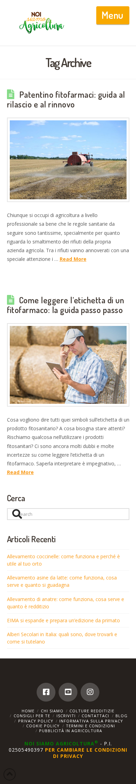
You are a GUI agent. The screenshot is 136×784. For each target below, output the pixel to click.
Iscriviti (66, 715)
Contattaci (95, 715)
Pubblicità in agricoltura (70, 730)
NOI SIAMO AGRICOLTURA (61, 743)
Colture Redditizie (91, 710)
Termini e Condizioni (90, 725)
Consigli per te (32, 715)
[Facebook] (46, 692)
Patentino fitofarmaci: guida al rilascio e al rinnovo (66, 99)
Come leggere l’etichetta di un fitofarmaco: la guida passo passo (65, 305)
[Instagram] (90, 692)
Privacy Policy (35, 720)
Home (28, 710)
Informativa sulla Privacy (91, 720)
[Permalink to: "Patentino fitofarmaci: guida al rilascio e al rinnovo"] (68, 159)
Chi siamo (52, 710)
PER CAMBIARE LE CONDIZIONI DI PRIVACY (86, 752)
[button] (112, 15)
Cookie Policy (43, 725)
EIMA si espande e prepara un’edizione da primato (63, 620)
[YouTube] (68, 692)
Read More (73, 259)
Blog (121, 715)
